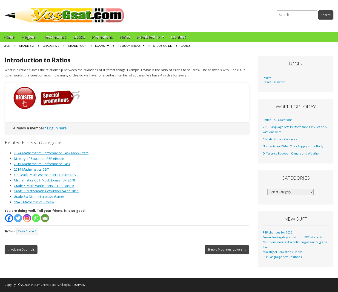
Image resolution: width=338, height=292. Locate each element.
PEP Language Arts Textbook (282, 257)
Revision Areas (128, 45)
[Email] (45, 218)
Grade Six (26, 45)
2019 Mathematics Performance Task (42, 164)
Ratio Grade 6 (27, 231)
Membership (148, 37)
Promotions (102, 37)
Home (8, 37)
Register (29, 37)
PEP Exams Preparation (43, 285)
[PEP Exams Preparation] (64, 12)
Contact (178, 37)
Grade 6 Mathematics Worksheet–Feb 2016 (46, 191)
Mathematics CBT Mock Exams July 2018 (44, 180)
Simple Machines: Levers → (226, 249)
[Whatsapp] (36, 218)
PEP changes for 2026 (277, 232)
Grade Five (51, 45)
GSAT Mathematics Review (34, 202)
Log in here (57, 128)
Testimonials (55, 37)
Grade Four (77, 45)
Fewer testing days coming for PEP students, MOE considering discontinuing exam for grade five (295, 242)
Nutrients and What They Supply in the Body (293, 146)
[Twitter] (18, 218)
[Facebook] (9, 218)
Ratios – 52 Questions (277, 120)
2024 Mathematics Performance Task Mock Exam (51, 153)
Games (186, 45)
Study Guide (162, 45)
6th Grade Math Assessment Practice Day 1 (46, 174)
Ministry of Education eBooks (282, 252)
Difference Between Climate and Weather (291, 153)
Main (6, 45)
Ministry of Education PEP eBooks (39, 158)
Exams (100, 45)
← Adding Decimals (21, 249)
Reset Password (274, 82)
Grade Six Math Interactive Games (39, 196)
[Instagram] (27, 218)
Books (79, 37)
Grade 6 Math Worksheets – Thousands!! (44, 186)
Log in (267, 77)
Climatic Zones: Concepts (280, 139)
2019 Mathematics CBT (31, 169)
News (125, 37)
